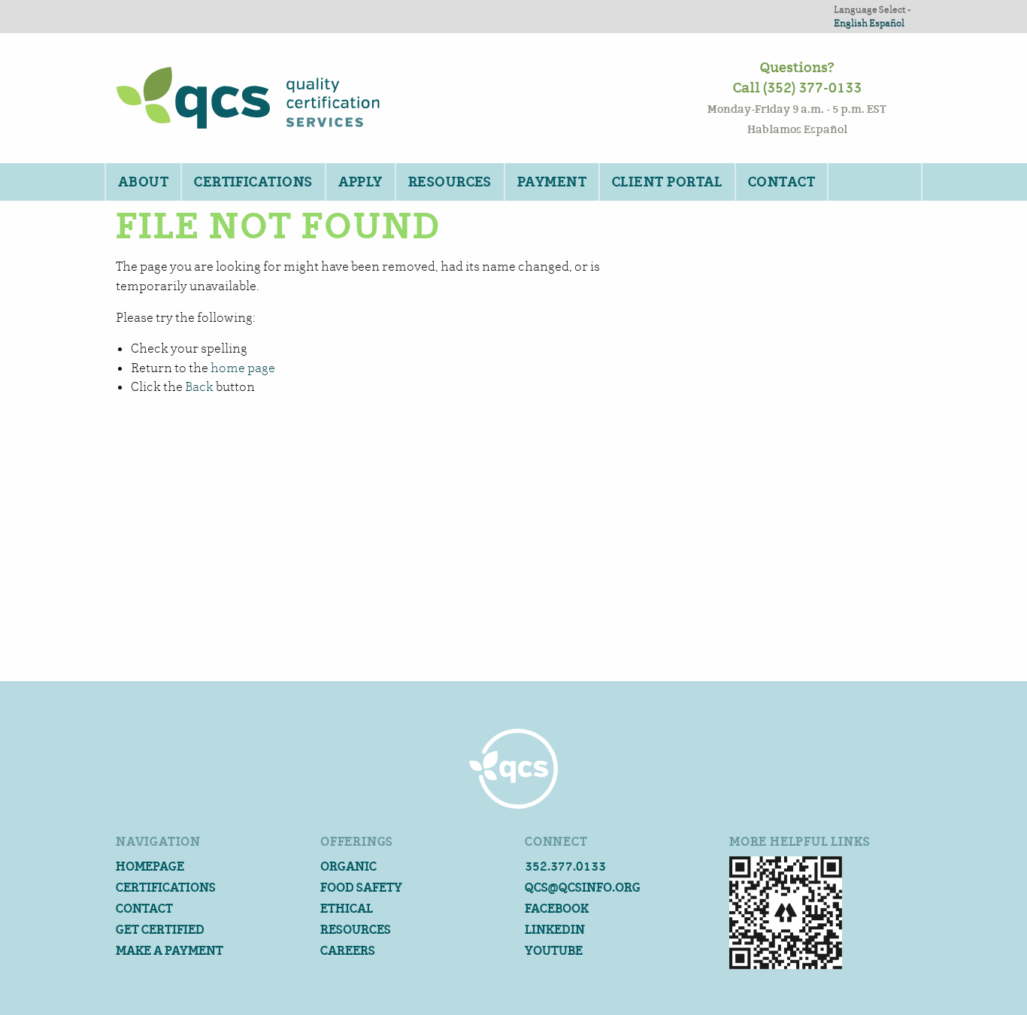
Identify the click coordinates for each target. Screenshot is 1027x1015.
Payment (551, 182)
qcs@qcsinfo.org (583, 887)
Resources (450, 182)
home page (243, 368)
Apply (360, 182)
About (143, 182)
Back (199, 387)
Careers (347, 951)
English (851, 23)
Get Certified (160, 930)
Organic (348, 866)
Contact (781, 182)
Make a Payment (169, 951)
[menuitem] (142, 182)
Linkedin (555, 930)
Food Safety (361, 887)
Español (886, 23)
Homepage (150, 866)
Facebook (557, 909)
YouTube (554, 951)
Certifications (253, 182)
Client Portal (667, 182)
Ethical (346, 909)
